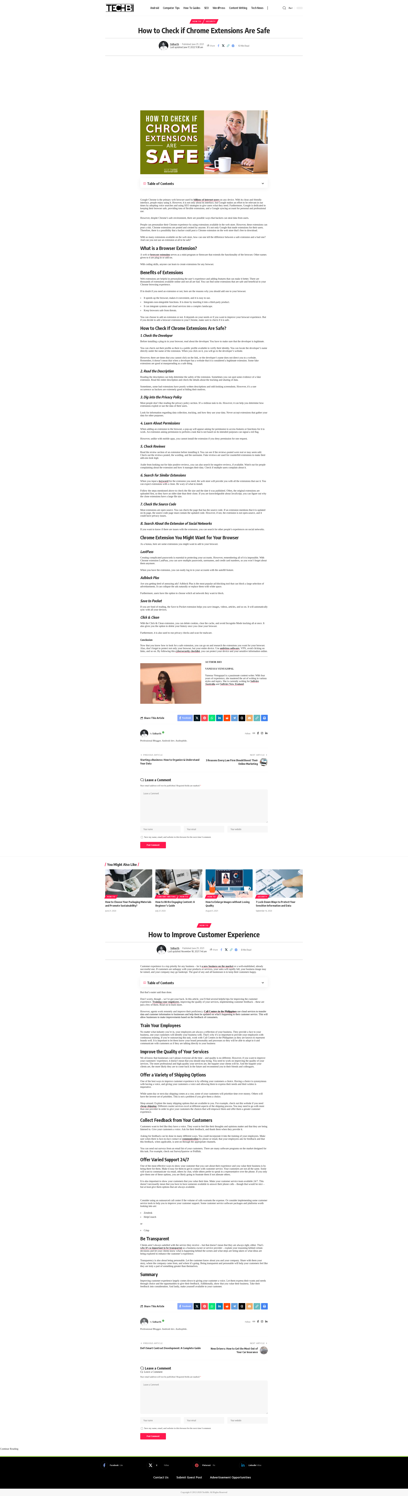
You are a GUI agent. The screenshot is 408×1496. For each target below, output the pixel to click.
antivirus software (229, 648)
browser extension (160, 254)
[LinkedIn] (266, 733)
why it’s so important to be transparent (161, 1248)
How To (197, 21)
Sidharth (174, 44)
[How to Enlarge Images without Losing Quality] (229, 883)
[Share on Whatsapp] (212, 718)
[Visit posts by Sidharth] (163, 45)
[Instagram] (262, 733)
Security (210, 21)
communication (190, 1138)
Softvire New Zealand (232, 684)
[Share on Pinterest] (204, 718)
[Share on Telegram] (234, 718)
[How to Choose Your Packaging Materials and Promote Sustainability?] (128, 883)
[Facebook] (258, 733)
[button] (267, 8)
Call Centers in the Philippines (220, 1011)
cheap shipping (148, 1106)
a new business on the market (217, 966)
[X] (158, 1465)
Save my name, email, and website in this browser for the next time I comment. (177, 837)
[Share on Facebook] (218, 45)
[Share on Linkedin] (219, 718)
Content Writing (166, 897)
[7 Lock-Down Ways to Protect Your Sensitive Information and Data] (279, 883)
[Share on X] (223, 45)
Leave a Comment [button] (153, 1371)
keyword (163, 481)
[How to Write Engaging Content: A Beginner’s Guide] (178, 883)
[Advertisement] (204, 83)
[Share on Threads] (242, 718)
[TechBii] (120, 8)
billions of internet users (207, 199)
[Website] (253, 733)
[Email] (249, 718)
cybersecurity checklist (187, 651)
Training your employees (165, 1001)
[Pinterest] (204, 1465)
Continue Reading (9, 1448)
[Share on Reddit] (227, 718)
